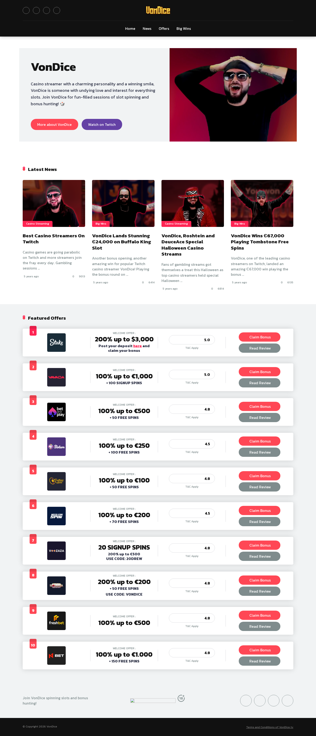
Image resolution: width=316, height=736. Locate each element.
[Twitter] (26, 10)
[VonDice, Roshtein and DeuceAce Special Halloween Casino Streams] (192, 203)
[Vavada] (56, 385)
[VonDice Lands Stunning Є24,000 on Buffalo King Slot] (123, 203)
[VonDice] (158, 10)
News (147, 28)
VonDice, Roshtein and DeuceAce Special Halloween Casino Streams (188, 245)
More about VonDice (54, 124)
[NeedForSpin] (56, 524)
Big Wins (184, 28)
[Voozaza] (56, 558)
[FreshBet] (56, 628)
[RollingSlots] (56, 489)
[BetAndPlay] (56, 420)
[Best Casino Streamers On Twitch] (54, 203)
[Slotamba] (56, 593)
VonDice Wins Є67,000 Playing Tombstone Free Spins (260, 241)
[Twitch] (56, 10)
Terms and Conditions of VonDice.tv (269, 727)
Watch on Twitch (102, 124)
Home (130, 28)
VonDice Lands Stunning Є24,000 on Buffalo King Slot (121, 241)
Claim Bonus (260, 337)
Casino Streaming (37, 224)
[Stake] (56, 350)
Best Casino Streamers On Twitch (54, 238)
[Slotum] (56, 454)
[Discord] (46, 10)
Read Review (260, 348)
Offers (164, 28)
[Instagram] (36, 10)
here (137, 346)
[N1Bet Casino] (56, 663)
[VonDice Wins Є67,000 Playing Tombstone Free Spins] (262, 203)
